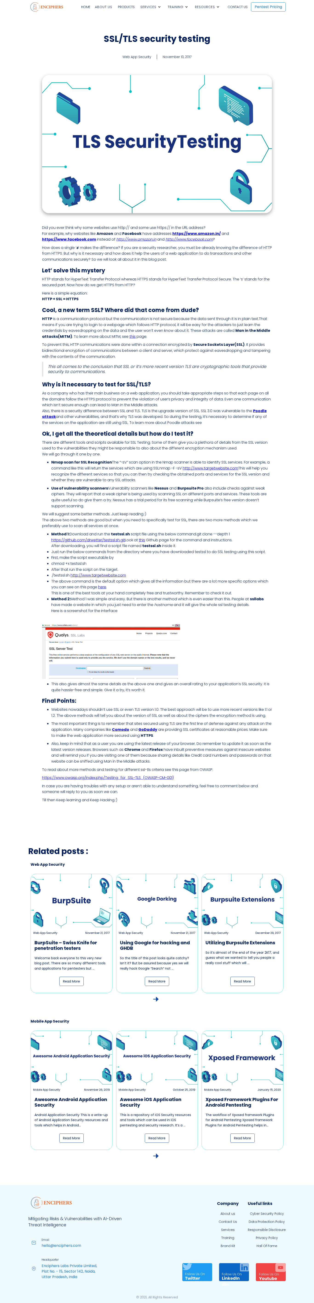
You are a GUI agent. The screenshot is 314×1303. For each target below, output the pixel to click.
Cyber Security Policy (267, 1213)
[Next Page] (156, 999)
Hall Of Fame (267, 1246)
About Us (103, 7)
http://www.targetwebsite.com (210, 468)
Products (126, 7)
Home (85, 7)
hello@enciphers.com (61, 1245)
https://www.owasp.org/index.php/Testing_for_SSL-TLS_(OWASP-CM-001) (108, 777)
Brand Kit (228, 1246)
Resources (205, 7)
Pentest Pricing (268, 6)
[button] (152, 7)
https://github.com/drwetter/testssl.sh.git (88, 540)
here (102, 587)
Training (175, 7)
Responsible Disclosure (267, 1229)
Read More (71, 981)
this (132, 336)
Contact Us (238, 7)
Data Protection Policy (267, 1221)
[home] (46, 7)
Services (148, 7)
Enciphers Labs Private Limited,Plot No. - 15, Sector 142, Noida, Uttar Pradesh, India (69, 1271)
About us (227, 1213)
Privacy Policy (267, 1238)
